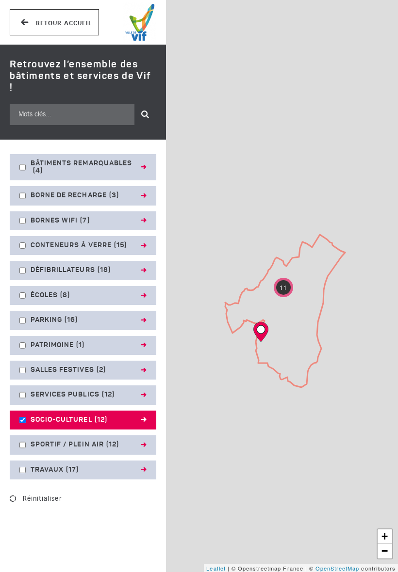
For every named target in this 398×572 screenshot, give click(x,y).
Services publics (73, 394)
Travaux (55, 469)
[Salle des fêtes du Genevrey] (260, 332)
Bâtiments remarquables (81, 167)
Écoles (50, 295)
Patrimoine (58, 345)
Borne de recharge (75, 195)
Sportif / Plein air (75, 444)
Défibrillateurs (71, 270)
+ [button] (384, 536)
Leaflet (215, 568)
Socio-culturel (69, 419)
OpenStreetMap (337, 568)
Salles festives (68, 369)
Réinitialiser (42, 498)
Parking (54, 320)
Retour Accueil (62, 23)
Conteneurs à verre (79, 245)
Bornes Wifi (60, 220)
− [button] (384, 551)
